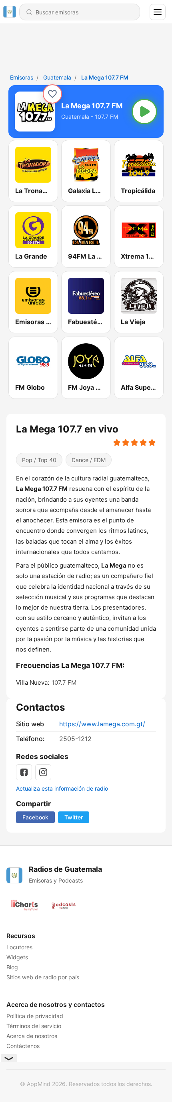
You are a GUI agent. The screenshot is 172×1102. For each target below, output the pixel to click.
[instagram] (43, 772)
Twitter (73, 817)
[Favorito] (52, 94)
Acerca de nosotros (31, 1035)
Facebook (35, 817)
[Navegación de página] (158, 12)
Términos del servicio (33, 1025)
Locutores (19, 947)
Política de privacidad (34, 1015)
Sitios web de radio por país (42, 977)
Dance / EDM (89, 459)
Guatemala (57, 77)
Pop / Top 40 (39, 459)
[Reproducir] (144, 111)
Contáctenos (23, 1045)
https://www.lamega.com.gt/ (102, 724)
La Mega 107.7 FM (104, 77)
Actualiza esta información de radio (62, 788)
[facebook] (24, 772)
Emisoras (21, 77)
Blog (12, 967)
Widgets (17, 957)
